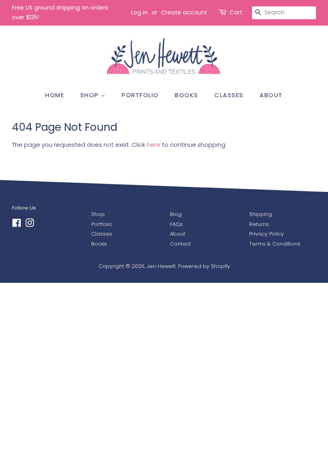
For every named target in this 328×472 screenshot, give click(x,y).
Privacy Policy (266, 233)
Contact (180, 243)
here (153, 144)
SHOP (90, 95)
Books (99, 243)
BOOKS (186, 95)
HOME (54, 95)
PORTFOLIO (140, 95)
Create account (184, 12)
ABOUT (271, 95)
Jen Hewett (161, 266)
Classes (101, 233)
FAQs (176, 224)
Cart (236, 12)
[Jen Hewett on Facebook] (16, 224)
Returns (259, 224)
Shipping (260, 214)
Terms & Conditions (274, 243)
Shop (98, 214)
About (177, 233)
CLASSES (229, 95)
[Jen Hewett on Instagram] (29, 224)
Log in (139, 12)
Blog (176, 214)
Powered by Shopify (204, 266)
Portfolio (101, 224)
